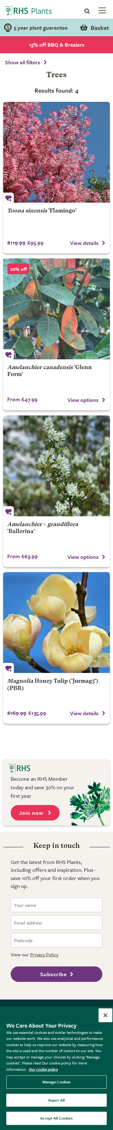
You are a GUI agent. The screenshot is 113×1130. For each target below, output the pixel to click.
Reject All (56, 1100)
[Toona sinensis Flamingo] (56, 152)
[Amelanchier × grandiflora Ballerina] (56, 465)
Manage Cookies (56, 1082)
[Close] (105, 1015)
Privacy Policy (44, 954)
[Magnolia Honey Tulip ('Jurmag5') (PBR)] (56, 622)
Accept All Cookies (56, 1118)
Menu (102, 10)
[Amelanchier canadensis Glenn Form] (56, 308)
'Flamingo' (42, 211)
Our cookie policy (43, 1069)
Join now (32, 813)
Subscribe (53, 974)
